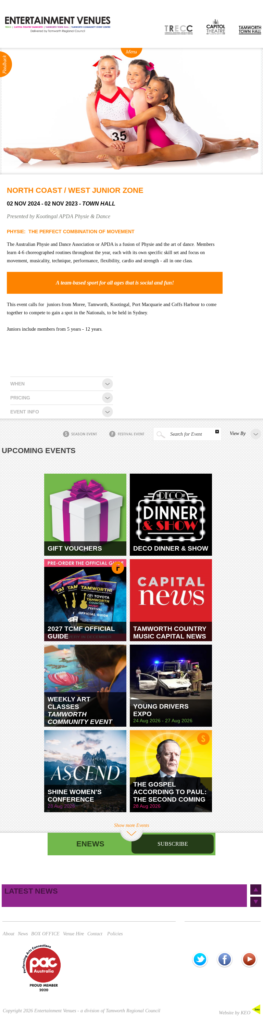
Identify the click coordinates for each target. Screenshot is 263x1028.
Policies (115, 933)
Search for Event (185, 434)
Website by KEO (235, 1012)
